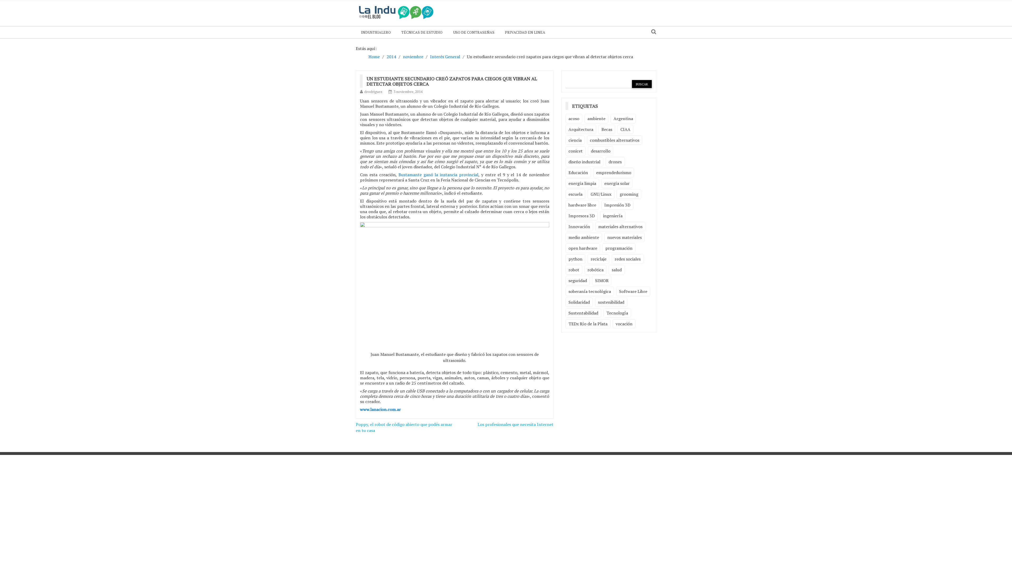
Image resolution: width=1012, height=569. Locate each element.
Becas (606, 129)
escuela (575, 194)
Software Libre (633, 291)
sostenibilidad (611, 302)
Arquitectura (580, 129)
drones (615, 162)
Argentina (623, 118)
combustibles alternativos (614, 140)
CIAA (625, 129)
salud (617, 270)
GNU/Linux (601, 194)
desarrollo (600, 151)
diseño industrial (584, 162)
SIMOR (602, 280)
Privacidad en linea (525, 32)
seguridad (577, 280)
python (575, 259)
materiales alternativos (620, 226)
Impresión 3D (617, 205)
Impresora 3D (581, 216)
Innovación (579, 226)
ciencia (575, 140)
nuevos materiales (624, 237)
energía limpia (582, 183)
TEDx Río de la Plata (587, 324)
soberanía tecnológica (589, 291)
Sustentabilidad (583, 313)
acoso (573, 118)
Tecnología (617, 313)
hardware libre (582, 205)
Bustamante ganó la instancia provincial (438, 175)
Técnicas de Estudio (421, 32)
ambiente (596, 118)
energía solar (617, 183)
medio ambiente (583, 237)
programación (618, 248)
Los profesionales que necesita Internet (515, 424)
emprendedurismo (613, 172)
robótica (595, 270)
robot (573, 270)
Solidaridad (579, 302)
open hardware (582, 248)
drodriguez (373, 91)
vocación (624, 324)
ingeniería (612, 216)
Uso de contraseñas (473, 32)
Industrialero (376, 32)
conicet (575, 151)
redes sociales (628, 259)
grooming (629, 194)
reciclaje (598, 259)
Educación (578, 172)
